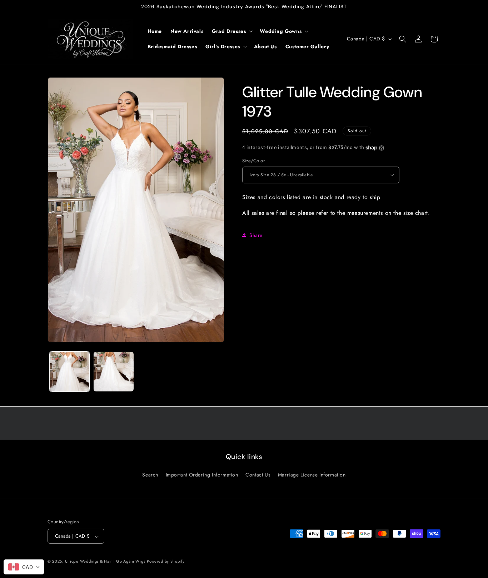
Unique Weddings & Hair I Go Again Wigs (105, 561)
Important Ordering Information (202, 474)
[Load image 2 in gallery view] (113, 371)
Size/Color (253, 160)
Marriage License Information (312, 474)
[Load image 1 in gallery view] (69, 371)
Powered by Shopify (166, 561)
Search (150, 474)
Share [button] (256, 235)
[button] (231, 31)
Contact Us (257, 474)
